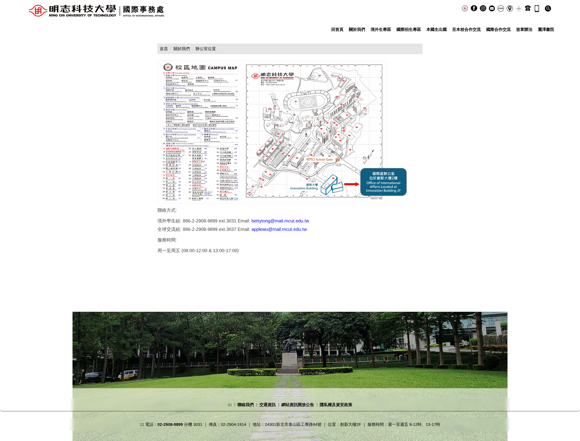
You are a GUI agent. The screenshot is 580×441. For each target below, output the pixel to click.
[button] (548, 8)
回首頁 (337, 29)
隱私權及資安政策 (336, 404)
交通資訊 (267, 404)
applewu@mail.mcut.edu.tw (279, 229)
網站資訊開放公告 (297, 404)
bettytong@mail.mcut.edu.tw (280, 220)
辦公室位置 (206, 48)
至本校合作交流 (466, 29)
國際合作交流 (498, 29)
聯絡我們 (245, 404)
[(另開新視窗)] (464, 8)
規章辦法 (524, 29)
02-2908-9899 (170, 424)
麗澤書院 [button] (546, 29)
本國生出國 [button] (436, 29)
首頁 (164, 48)
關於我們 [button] (357, 29)
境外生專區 (381, 29)
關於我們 (182, 48)
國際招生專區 (408, 29)
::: (230, 404)
